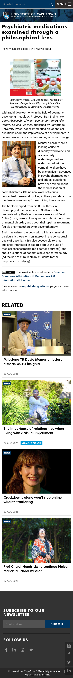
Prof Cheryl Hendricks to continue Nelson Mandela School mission (36, 568)
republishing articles (36, 286)
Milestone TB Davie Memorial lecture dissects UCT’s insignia (33, 361)
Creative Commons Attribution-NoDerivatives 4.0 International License (33, 276)
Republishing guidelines (37, 674)
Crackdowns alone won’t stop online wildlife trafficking (33, 499)
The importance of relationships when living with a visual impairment (34, 430)
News (7, 314)
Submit (57, 624)
